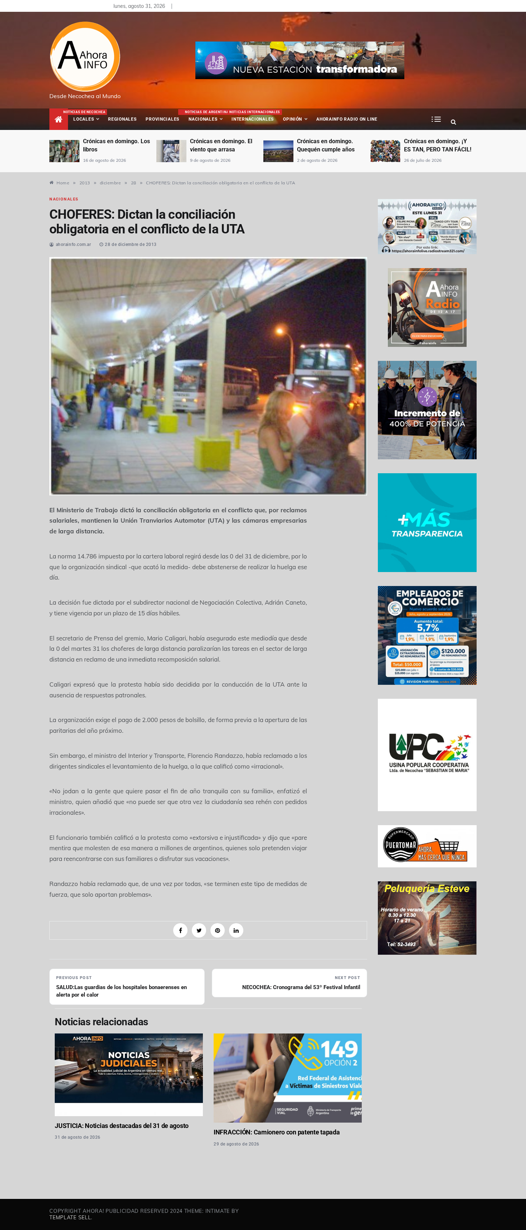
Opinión (292, 119)
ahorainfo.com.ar (73, 244)
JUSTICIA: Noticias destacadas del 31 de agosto (122, 1125)
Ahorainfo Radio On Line (347, 119)
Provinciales (162, 119)
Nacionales (206, 116)
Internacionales (253, 116)
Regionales (122, 119)
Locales (88, 116)
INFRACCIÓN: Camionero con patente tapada (277, 1132)
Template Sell (70, 1217)
